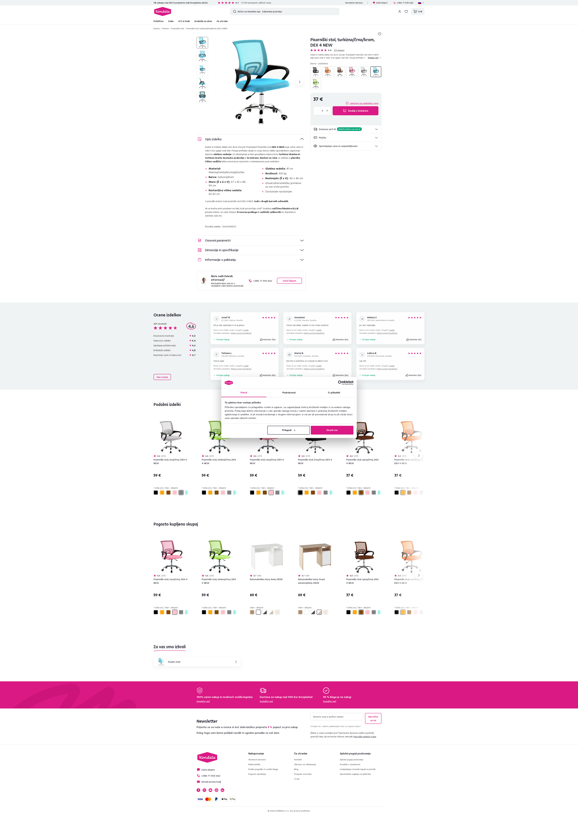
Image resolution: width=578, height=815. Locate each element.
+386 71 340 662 (405, 3)
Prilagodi (287, 430)
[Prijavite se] (399, 11)
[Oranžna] (327, 71)
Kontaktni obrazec (354, 3)
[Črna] (315, 71)
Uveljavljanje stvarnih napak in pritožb (358, 769)
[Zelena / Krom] (315, 84)
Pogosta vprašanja (257, 774)
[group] (261, 82)
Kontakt (298, 759)
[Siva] (364, 71)
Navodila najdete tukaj (365, 736)
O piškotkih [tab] (334, 392)
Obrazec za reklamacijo (305, 764)
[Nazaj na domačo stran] (163, 11)
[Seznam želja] (406, 11)
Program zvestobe (303, 774)
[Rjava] (339, 71)
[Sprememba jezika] (421, 3)
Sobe (171, 21)
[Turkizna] (376, 71)
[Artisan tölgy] (252, 612)
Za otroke (222, 21)
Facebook (198, 790)
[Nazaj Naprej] (171, 437)
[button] (346, 129)
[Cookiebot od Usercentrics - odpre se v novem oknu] (340, 382)
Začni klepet (382, 3)
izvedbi (246, 330)
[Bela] (258, 612)
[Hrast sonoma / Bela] (271, 612)
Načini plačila (254, 764)
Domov (157, 28)
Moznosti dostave (257, 759)
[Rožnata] (351, 71)
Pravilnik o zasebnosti (350, 764)
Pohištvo (159, 21)
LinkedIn (222, 790)
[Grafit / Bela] (264, 612)
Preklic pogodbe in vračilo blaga (263, 769)
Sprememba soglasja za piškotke (355, 774)
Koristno (269, 339)
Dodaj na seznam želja (379, 34)
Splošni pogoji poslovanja (351, 759)
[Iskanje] (234, 11)
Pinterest (216, 790)
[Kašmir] (277, 612)
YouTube (210, 790)
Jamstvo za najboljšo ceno (364, 103)
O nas (297, 778)
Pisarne (165, 28)
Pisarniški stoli (177, 28)
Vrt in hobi (184, 21)
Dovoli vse (332, 430)
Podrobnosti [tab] (289, 392)
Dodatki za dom (203, 21)
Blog (296, 769)
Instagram (204, 790)
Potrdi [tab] (244, 392)
